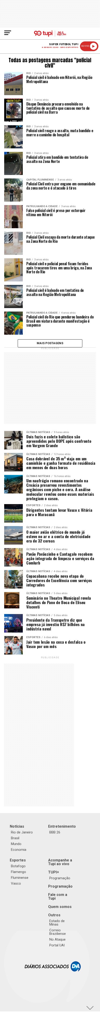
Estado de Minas (57, 922)
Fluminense (19, 878)
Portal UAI (57, 945)
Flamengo (18, 872)
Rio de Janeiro (22, 832)
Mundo (16, 844)
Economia (18, 850)
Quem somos (60, 906)
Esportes (18, 860)
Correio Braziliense (57, 932)
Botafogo (18, 866)
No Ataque (57, 939)
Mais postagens (50, 343)
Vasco (16, 883)
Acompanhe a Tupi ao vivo (60, 862)
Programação (59, 878)
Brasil (15, 838)
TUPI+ (53, 872)
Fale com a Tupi (57, 896)
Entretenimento (62, 826)
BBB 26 (54, 832)
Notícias (17, 826)
